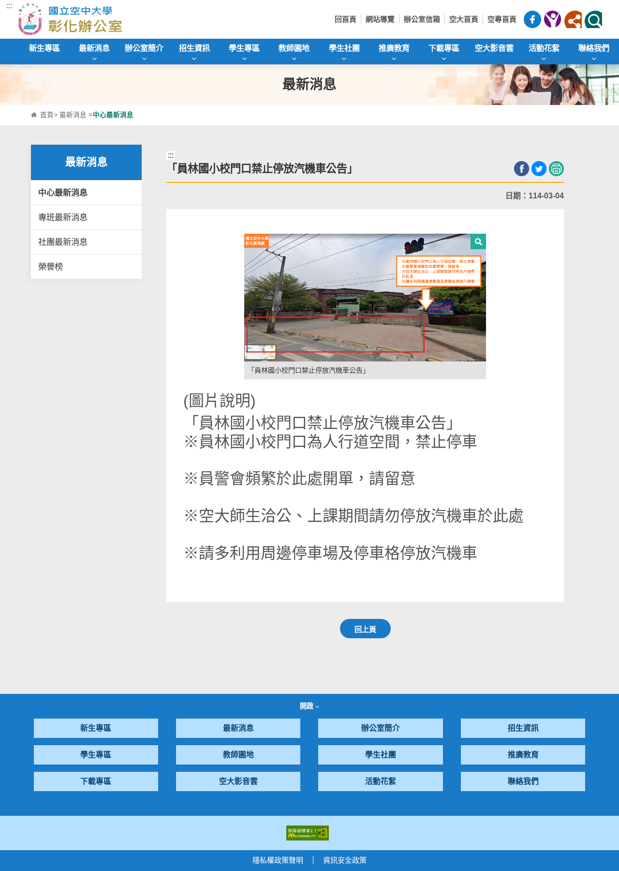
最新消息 (73, 115)
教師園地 (238, 755)
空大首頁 (463, 19)
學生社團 (380, 755)
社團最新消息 (63, 242)
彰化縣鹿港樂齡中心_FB (552, 19)
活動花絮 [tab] (544, 48)
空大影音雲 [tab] (494, 48)
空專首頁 (501, 19)
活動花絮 (380, 781)
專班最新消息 (63, 217)
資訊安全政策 (345, 860)
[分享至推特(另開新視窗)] (538, 168)
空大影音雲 (238, 781)
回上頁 (365, 629)
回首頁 (345, 19)
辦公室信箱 (422, 19)
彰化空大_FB (532, 19)
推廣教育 (523, 755)
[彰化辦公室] (90, 19)
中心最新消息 (63, 192)
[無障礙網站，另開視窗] (307, 832)
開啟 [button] (307, 706)
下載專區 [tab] (443, 48)
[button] (573, 19)
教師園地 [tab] (294, 48)
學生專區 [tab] (244, 48)
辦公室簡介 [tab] (144, 48)
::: (9, 5)
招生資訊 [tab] (194, 48)
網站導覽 (380, 19)
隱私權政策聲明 (277, 860)
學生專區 (95, 755)
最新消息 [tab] (94, 48)
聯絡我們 (523, 781)
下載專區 (95, 781)
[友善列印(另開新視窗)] (556, 168)
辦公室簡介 (380, 728)
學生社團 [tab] (344, 48)
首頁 (47, 115)
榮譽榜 (50, 266)
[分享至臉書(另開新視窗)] (521, 168)
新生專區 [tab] (44, 48)
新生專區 (95, 728)
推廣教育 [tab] (394, 48)
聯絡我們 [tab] (593, 48)
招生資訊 (523, 728)
